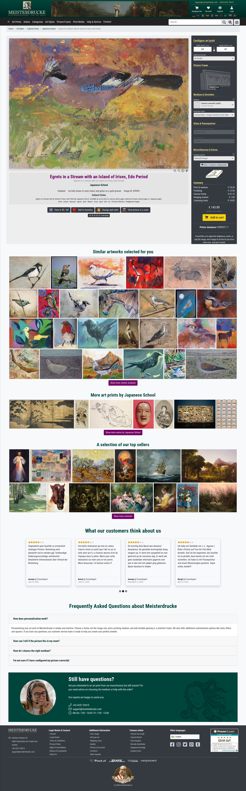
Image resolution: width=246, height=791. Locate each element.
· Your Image (94, 734)
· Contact (52, 734)
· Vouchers (93, 751)
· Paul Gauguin (135, 741)
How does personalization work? (30, 618)
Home (11, 29)
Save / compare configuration (215, 165)
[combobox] (214, 58)
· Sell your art (94, 737)
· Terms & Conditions (57, 741)
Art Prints (16, 21)
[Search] (224, 22)
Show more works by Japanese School (123, 432)
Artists (26, 21)
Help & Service (94, 21)
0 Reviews (104, 215)
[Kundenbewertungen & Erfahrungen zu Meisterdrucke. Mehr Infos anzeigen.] (224, 740)
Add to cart (216, 217)
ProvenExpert (38, 579)
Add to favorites (84, 210)
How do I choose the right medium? (32, 650)
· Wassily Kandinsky (137, 744)
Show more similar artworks (123, 382)
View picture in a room (137, 210)
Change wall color (109, 210)
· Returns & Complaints (58, 751)
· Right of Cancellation (57, 747)
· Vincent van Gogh (137, 734)
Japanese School (49, 29)
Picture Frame (64, 21)
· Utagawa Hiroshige (137, 747)
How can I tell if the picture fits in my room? (36, 641)
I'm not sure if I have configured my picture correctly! (41, 660)
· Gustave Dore (135, 751)
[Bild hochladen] (237, 22)
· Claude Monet (136, 737)
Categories (37, 21)
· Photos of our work (97, 747)
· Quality (92, 744)
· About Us (53, 754)
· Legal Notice (54, 737)
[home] (8, 22)
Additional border (199, 55)
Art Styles (50, 21)
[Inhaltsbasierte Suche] (230, 22)
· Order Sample (95, 754)
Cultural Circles (33, 29)
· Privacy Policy (55, 744)
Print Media (79, 21)
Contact (107, 21)
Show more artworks (123, 516)
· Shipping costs (95, 741)
